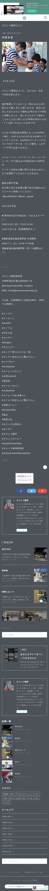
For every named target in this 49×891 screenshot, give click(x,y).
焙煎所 (8, 794)
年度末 (17, 773)
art (6, 802)
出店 (4, 33)
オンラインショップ (28, 794)
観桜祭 (5, 570)
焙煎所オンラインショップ (24, 478)
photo (21, 798)
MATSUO (6, 549)
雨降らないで (8, 591)
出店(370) (5, 460)
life (34, 798)
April (17, 762)
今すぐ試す (32, 11)
